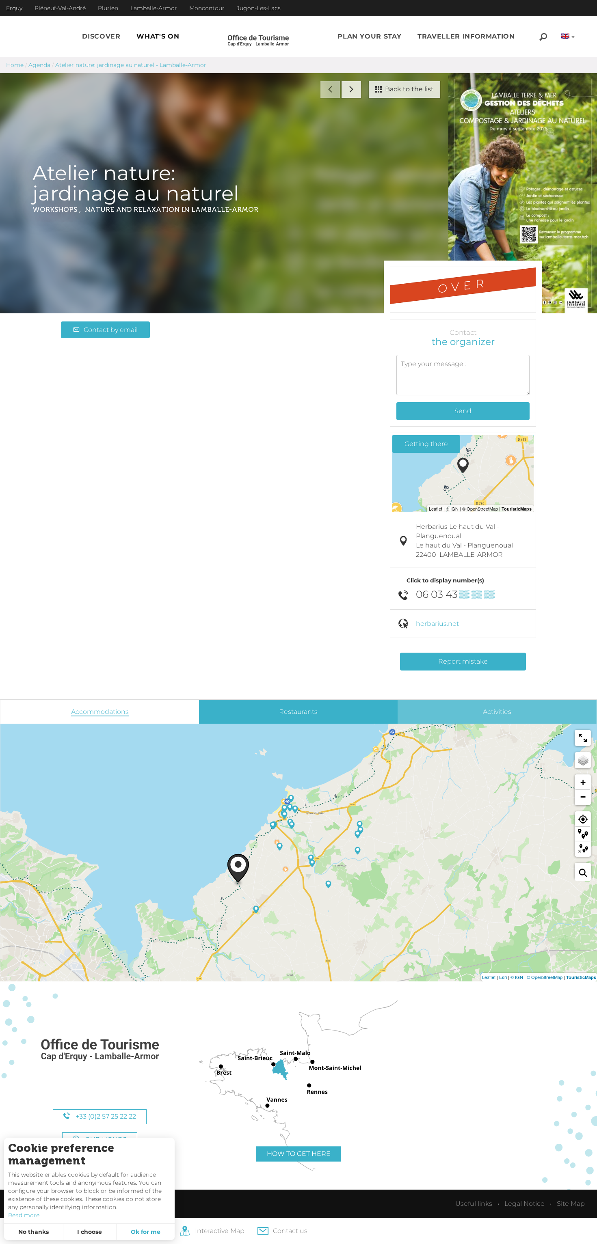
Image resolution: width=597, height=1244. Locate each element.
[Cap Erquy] (99, 1050)
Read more (23, 1215)
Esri (503, 977)
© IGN (516, 977)
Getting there (426, 444)
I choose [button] (89, 1231)
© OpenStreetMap (544, 977)
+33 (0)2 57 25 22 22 (105, 1116)
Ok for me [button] (145, 1231)
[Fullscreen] (582, 738)
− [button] (583, 797)
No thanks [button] (33, 1231)
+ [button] (583, 782)
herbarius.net (437, 623)
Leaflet (488, 977)
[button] (101, 36)
